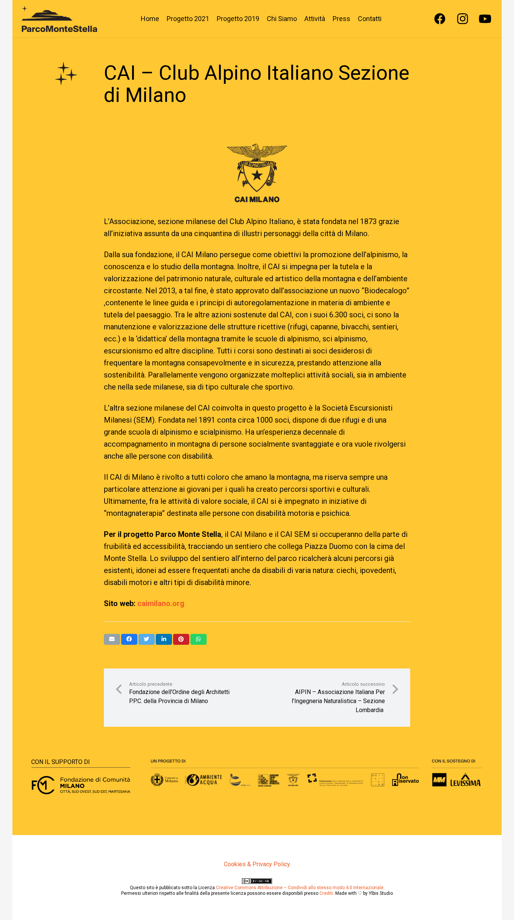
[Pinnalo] (181, 639)
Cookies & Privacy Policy (257, 864)
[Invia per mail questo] (112, 639)
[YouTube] (485, 19)
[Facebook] (440, 19)
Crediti (326, 893)
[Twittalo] (146, 639)
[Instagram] (462, 19)
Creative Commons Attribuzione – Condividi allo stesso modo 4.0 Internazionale (299, 887)
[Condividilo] (129, 639)
